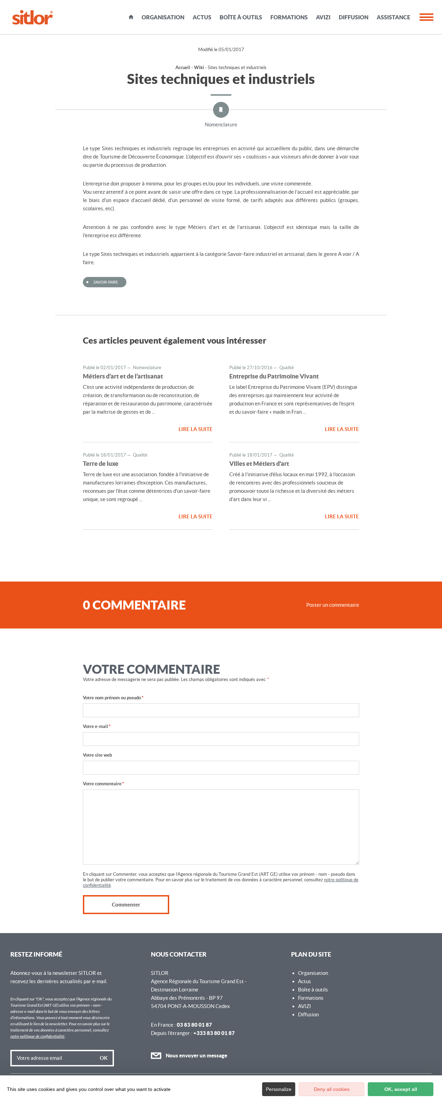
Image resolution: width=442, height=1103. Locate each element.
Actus (202, 17)
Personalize (278, 1089)
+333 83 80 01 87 (214, 1033)
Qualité (286, 367)
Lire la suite (196, 429)
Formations (289, 17)
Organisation (163, 17)
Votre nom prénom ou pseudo (113, 698)
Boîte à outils (241, 17)
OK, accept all (400, 1089)
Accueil (131, 17)
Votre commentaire (103, 783)
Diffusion (353, 17)
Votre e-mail (96, 726)
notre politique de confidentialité (37, 1036)
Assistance (393, 17)
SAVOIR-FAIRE (106, 282)
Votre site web (97, 755)
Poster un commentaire (332, 605)
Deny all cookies (331, 1089)
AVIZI (323, 17)
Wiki (199, 67)
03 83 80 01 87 (194, 1025)
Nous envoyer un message (196, 1055)
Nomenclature (221, 124)
